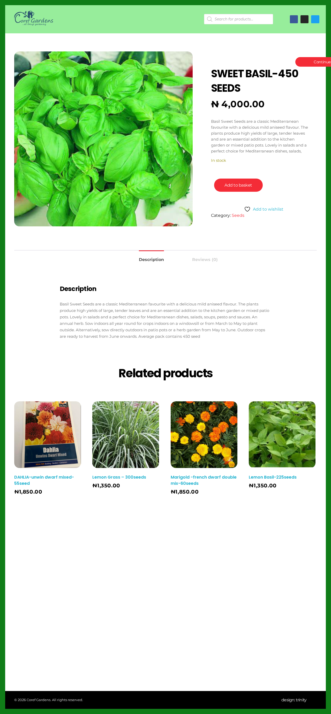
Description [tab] (151, 259)
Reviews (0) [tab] (205, 259)
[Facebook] (294, 19)
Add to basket (238, 185)
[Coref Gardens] (33, 18)
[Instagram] (177, 584)
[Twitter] (315, 19)
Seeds (238, 215)
